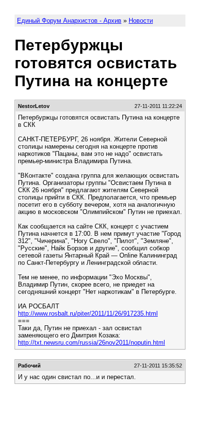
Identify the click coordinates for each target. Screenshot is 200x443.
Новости (141, 20)
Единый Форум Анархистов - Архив (69, 20)
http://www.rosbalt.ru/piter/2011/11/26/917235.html (88, 313)
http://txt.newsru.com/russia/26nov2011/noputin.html (91, 342)
